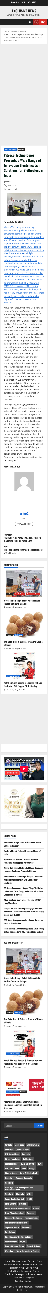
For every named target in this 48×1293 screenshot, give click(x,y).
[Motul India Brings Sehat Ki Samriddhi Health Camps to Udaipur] (24, 583)
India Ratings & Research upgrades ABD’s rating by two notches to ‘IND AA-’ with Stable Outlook (24, 930)
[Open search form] (30, 22)
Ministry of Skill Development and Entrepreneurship (19, 1188)
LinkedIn (8, 1177)
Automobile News (12, 1264)
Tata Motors (10, 1232)
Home (7, 1261)
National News (19, 1261)
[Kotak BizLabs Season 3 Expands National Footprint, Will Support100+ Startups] (24, 665)
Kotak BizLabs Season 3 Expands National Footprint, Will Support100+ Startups (23, 684)
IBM (39, 1163)
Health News (20, 594)
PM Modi (22, 1203)
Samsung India (31, 1217)
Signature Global (12, 1227)
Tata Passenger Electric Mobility (18, 1236)
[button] (4, 22)
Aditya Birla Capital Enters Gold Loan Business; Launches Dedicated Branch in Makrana (23, 869)
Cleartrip (9, 1149)
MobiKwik (9, 1194)
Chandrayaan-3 (33, 1144)
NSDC (29, 1198)
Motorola (20, 1194)
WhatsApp (9, 1251)
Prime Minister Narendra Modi (17, 1208)
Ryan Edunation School (14, 1213)
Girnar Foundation (12, 1159)
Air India (8, 1144)
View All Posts (24, 523)
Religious (18, 635)
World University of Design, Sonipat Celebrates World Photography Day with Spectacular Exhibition (23, 879)
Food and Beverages (15, 1274)
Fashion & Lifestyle (30, 1271)
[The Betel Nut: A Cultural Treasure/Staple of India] (24, 624)
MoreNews (40, 1286)
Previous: (22, 538)
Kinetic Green (11, 1173)
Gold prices (28, 1159)
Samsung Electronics (13, 1217)
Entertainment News (33, 1264)
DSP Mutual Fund (12, 1154)
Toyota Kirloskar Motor (14, 1246)
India (24, 1168)
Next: (23, 550)
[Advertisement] (24, 71)
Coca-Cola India (22, 1149)
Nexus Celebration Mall (14, 1198)
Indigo (32, 1168)
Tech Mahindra (11, 1241)
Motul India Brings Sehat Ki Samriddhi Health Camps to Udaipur (22, 602)
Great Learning (11, 1163)
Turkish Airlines (33, 1246)
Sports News (32, 1267)
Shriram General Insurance (16, 1222)
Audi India (19, 1144)
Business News (10, 149)
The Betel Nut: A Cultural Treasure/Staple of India (23, 643)
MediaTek (9, 1182)
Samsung (31, 1213)
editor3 (9, 181)
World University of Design (28, 1251)
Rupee (36, 1208)
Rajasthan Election (23, 1281)
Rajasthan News (33, 594)
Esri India (26, 1154)
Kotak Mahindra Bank (28, 1173)
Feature (21, 149)
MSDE (29, 1194)
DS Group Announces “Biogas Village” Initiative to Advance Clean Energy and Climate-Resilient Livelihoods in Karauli (23, 891)
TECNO (22, 1241)
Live (43, 22)
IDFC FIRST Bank (12, 1168)
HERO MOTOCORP (28, 1163)
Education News (13, 676)
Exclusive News (24, 10)
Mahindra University (23, 1177)
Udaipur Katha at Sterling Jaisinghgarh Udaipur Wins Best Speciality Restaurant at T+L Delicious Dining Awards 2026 (24, 911)
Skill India (26, 1227)
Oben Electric (10, 1203)
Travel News (18, 1277)
